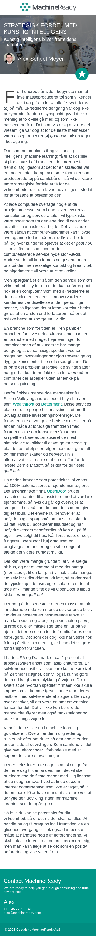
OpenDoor (56, 491)
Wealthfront (23, 404)
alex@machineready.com (22, 912)
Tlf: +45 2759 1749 (18, 909)
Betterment (51, 404)
